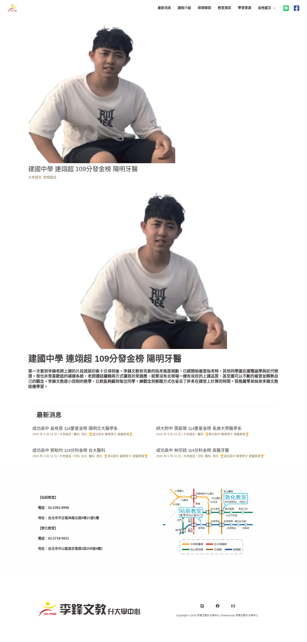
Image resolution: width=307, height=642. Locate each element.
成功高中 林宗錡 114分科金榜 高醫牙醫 (192, 450)
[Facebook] (296, 8)
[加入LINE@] (286, 8)
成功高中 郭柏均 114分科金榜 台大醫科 (68, 450)
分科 (77, 456)
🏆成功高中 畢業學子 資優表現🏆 (111, 434)
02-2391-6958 (58, 507)
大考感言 (35, 177)
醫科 (77, 434)
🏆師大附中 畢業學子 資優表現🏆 (227, 434)
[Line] (202, 606)
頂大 (84, 434)
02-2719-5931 (58, 538)
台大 (84, 456)
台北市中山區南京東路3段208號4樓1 (75, 548)
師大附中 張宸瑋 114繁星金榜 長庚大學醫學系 (199, 428)
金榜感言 (50, 177)
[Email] (233, 606)
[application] (273, 8)
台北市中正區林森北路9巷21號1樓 (73, 518)
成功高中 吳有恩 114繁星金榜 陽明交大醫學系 (75, 428)
